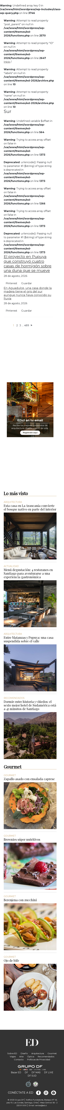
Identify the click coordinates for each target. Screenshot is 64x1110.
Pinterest (11, 283)
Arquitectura (37, 1053)
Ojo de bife (11, 960)
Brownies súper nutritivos (22, 839)
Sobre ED (12, 1053)
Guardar (26, 283)
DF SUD (32, 1075)
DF (26, 1072)
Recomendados (46, 1056)
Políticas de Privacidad (38, 1059)
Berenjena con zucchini (20, 900)
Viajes (13, 1056)
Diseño (24, 1053)
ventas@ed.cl (41, 1105)
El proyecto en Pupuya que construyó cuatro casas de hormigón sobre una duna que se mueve (27, 263)
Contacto (19, 1059)
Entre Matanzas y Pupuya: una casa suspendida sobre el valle (28, 639)
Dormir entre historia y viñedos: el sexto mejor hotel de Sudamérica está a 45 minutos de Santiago (30, 705)
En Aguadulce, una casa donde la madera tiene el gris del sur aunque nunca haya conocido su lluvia (28, 293)
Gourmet (52, 1053)
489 (26, 325)
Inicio (7, 61)
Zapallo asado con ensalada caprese (29, 779)
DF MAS (36, 1072)
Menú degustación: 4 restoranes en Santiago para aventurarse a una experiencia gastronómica (28, 573)
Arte (21, 1056)
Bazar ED (16, 1072)
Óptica (30, 1056)
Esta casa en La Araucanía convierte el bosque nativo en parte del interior (30, 507)
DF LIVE (48, 1072)
